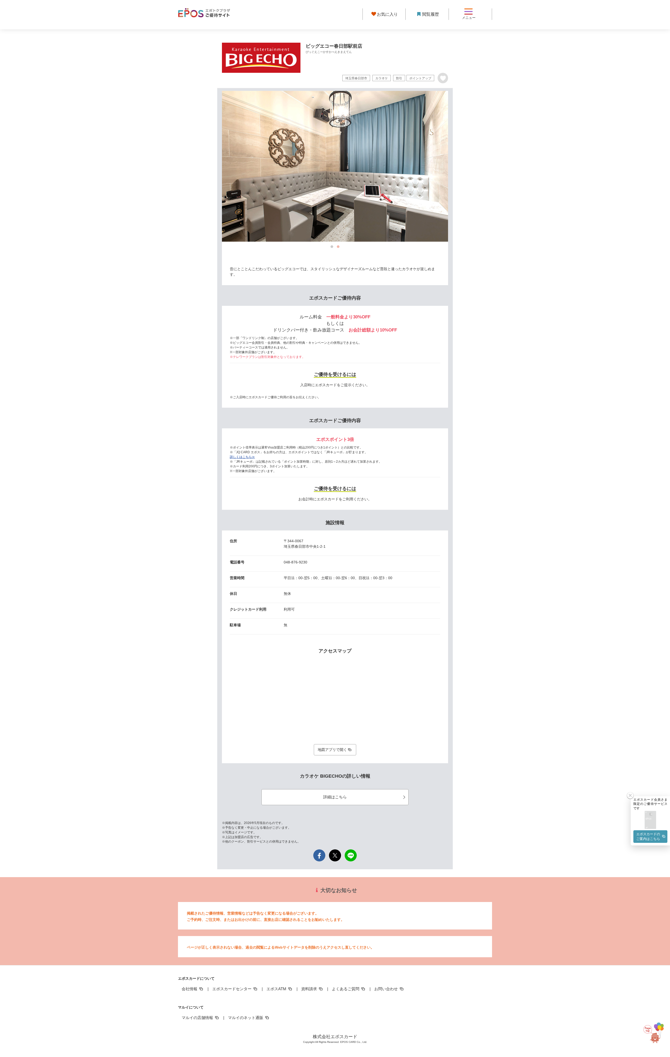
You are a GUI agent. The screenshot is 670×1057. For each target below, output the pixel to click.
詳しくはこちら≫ (242, 457)
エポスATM (276, 989)
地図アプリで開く (332, 750)
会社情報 (190, 989)
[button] (650, 820)
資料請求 (309, 989)
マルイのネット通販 (246, 1017)
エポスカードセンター (232, 989)
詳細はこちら (335, 797)
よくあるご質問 (346, 989)
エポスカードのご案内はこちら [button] (648, 836)
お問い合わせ (386, 989)
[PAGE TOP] (657, 1033)
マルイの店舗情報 (198, 1017)
